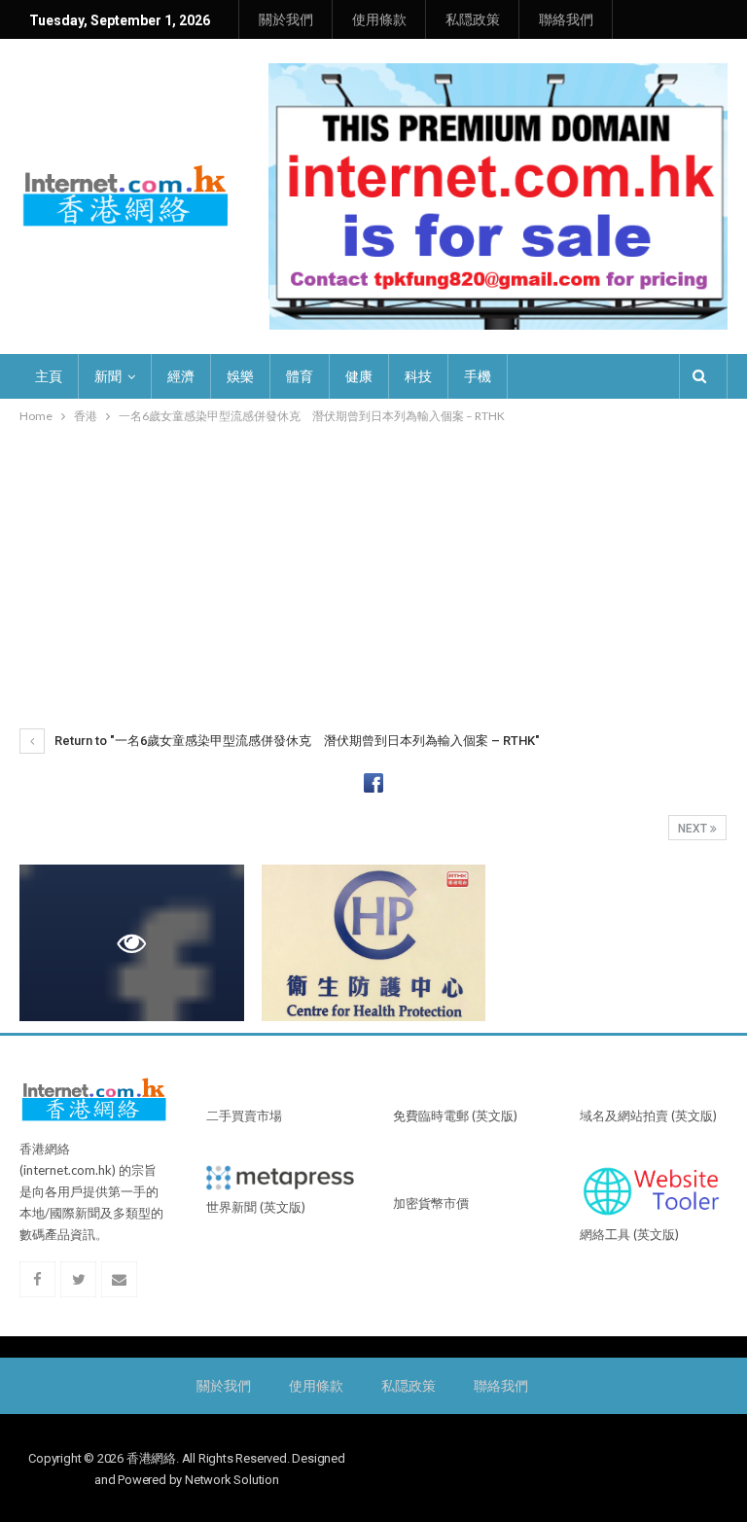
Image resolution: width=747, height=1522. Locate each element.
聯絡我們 (566, 19)
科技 (418, 376)
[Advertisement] (373, 573)
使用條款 (379, 19)
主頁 (48, 376)
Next (694, 828)
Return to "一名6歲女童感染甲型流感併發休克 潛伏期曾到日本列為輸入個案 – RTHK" (296, 740)
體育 (299, 376)
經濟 (181, 376)
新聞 (108, 376)
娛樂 (240, 376)
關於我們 (286, 19)
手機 (477, 376)
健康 (359, 376)
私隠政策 (472, 19)
